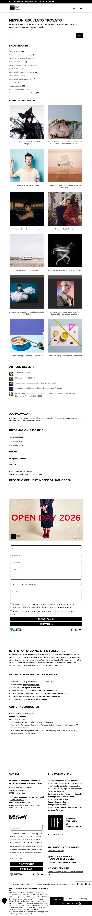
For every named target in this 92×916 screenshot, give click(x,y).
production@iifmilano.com (56, 693)
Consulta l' (56, 851)
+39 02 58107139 (16, 446)
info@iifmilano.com (17, 459)
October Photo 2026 (23, 373)
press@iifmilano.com (48, 691)
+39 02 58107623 (16, 441)
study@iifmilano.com (31, 688)
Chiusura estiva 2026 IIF (25, 378)
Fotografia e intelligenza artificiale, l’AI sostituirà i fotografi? (39, 388)
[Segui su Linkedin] (65, 842)
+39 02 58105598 (16, 437)
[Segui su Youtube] (60, 842)
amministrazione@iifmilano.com (34, 699)
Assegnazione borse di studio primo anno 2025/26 (35, 383)
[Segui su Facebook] (50, 842)
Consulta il (62, 862)
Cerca (79, 36)
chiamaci (63, 807)
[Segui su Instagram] (55, 842)
